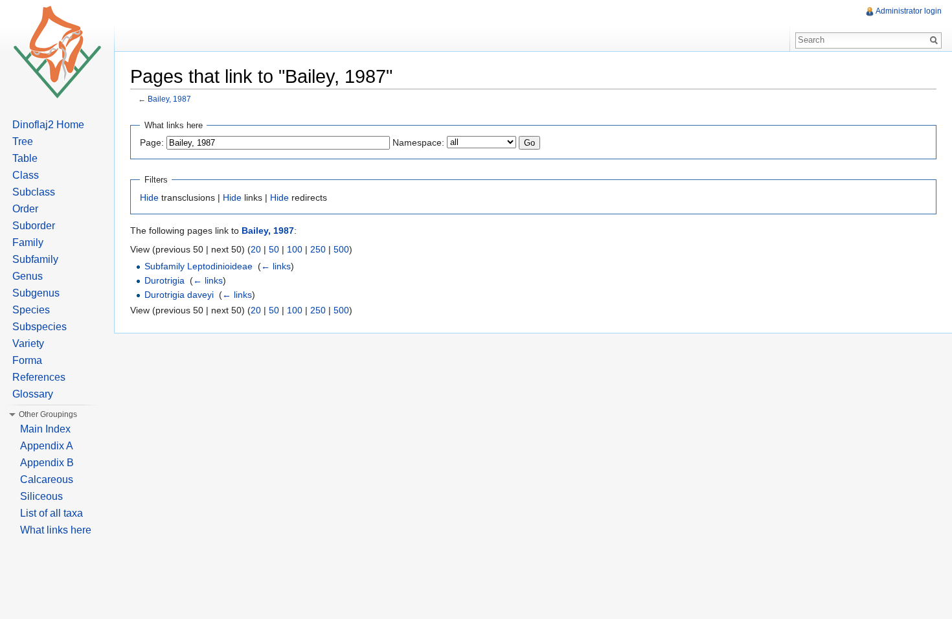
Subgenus (36, 292)
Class (25, 175)
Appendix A (46, 445)
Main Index (45, 428)
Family (27, 242)
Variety (28, 343)
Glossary (32, 394)
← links (276, 266)
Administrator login (909, 11)
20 (256, 249)
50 (274, 249)
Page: (152, 142)
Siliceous (41, 496)
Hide (149, 197)
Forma (27, 360)
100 (294, 249)
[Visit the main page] (57, 52)
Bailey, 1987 (169, 99)
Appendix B (47, 462)
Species (31, 309)
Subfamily (35, 259)
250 (318, 249)
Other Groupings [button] (48, 414)
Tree (22, 141)
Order (25, 208)
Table (25, 158)
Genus (27, 276)
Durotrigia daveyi (179, 294)
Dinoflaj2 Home (48, 124)
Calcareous (46, 479)
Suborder (33, 225)
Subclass (33, 191)
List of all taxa (51, 513)
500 (341, 249)
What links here (55, 529)
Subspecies (39, 326)
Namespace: (418, 142)
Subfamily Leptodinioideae (198, 266)
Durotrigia (164, 280)
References (38, 377)
